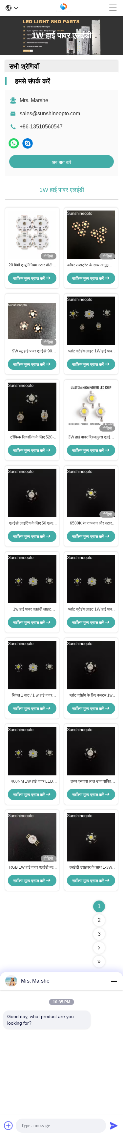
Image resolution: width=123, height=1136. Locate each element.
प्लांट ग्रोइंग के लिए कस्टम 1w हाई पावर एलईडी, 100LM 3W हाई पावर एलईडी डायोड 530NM (91, 695)
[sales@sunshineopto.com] (27, 143)
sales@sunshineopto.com (50, 113)
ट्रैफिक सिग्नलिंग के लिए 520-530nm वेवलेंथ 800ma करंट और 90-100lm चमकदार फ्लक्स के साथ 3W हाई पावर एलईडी (32, 437)
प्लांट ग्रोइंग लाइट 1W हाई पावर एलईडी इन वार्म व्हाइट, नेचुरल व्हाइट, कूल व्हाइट (91, 351)
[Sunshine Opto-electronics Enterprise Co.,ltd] (63, 8)
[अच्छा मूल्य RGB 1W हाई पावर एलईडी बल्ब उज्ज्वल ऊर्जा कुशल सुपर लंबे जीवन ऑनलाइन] (32, 837)
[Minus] (114, 981)
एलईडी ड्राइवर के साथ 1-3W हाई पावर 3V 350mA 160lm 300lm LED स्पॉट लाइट (91, 867)
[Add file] (8, 1125)
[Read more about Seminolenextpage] (99, 948)
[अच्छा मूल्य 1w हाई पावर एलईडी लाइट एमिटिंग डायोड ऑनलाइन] (32, 579)
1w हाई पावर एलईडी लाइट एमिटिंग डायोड (32, 609)
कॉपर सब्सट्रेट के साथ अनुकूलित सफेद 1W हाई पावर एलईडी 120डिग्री (90, 265)
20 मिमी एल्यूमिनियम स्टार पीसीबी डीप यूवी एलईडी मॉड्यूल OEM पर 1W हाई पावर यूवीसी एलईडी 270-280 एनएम (32, 265)
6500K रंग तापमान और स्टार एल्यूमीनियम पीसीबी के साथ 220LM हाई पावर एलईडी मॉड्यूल (91, 523)
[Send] (114, 1125)
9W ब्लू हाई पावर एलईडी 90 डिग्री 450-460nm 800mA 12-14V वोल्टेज (32, 351)
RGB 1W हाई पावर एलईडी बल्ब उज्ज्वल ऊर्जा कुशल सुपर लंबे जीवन (32, 867)
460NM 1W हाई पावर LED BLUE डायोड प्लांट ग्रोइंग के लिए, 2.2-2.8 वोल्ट (32, 781)
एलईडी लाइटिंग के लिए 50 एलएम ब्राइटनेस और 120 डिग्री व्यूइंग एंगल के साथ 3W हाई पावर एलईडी (32, 523)
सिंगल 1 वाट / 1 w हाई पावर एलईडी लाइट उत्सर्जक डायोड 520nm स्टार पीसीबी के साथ (32, 695)
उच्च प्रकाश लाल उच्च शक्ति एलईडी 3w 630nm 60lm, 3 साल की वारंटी (91, 781)
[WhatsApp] (14, 143)
